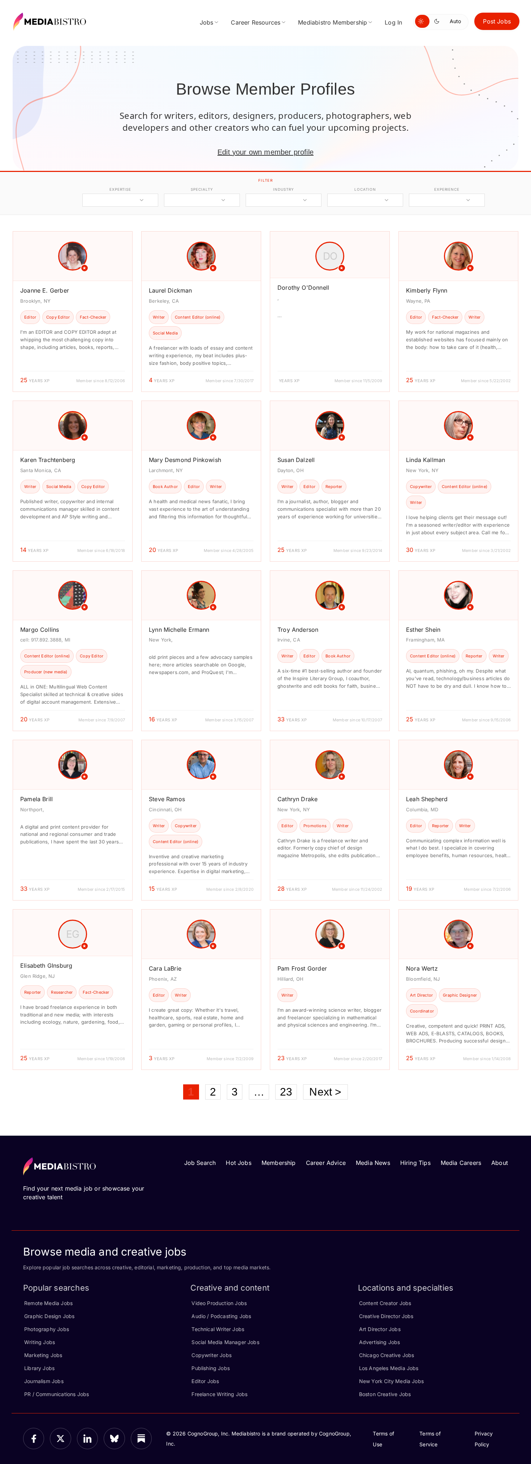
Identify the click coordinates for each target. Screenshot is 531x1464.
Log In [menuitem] (393, 22)
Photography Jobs (46, 1329)
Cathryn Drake (297, 799)
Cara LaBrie (165, 968)
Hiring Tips (415, 1162)
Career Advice (326, 1162)
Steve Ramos (167, 799)
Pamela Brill (36, 799)
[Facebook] (33, 1438)
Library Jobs (39, 1368)
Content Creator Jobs (385, 1303)
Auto (455, 21)
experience (446, 189)
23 (286, 1092)
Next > (325, 1092)
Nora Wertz (422, 968)
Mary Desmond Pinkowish (185, 459)
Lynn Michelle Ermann (179, 629)
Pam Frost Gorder (302, 968)
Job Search (200, 1162)
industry (283, 189)
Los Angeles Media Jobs (389, 1368)
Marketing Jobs (43, 1355)
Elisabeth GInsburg (46, 965)
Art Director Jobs (380, 1329)
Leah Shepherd (427, 799)
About (499, 1162)
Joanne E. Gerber (44, 290)
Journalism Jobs (44, 1381)
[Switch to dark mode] (438, 21)
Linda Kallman (425, 459)
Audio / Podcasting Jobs (221, 1316)
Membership (279, 1162)
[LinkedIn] (87, 1438)
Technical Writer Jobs (217, 1329)
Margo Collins (39, 629)
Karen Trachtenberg (47, 459)
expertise (120, 189)
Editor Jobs (205, 1381)
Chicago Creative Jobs (386, 1355)
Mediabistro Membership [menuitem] (332, 22)
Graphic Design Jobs (49, 1316)
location (365, 189)
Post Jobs (497, 21)
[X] (60, 1438)
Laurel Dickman (170, 290)
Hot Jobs (238, 1162)
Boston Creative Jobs (385, 1394)
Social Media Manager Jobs (225, 1342)
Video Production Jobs (219, 1303)
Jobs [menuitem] (206, 22)
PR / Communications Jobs (56, 1394)
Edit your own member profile (265, 152)
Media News (373, 1162)
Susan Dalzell (296, 459)
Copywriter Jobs (211, 1355)
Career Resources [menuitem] (255, 22)
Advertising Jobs (379, 1342)
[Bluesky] (114, 1438)
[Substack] (141, 1438)
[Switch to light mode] (422, 21)
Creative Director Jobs (386, 1316)
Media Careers (461, 1162)
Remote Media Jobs (48, 1303)
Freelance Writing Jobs (219, 1394)
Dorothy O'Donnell (303, 287)
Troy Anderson (297, 629)
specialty (202, 189)
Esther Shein (423, 629)
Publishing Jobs (210, 1368)
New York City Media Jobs (391, 1381)
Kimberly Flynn (427, 290)
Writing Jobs (39, 1342)
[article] (73, 311)
